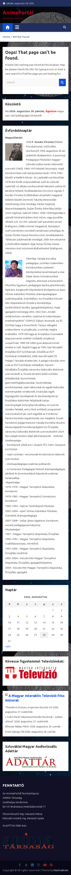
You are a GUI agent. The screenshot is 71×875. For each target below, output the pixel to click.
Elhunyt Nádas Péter (17, 726)
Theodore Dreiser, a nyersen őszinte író (28, 707)
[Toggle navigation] (17, 27)
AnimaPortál (18, 12)
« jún (8, 646)
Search (62, 82)
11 (18, 622)
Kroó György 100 (14, 731)
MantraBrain (61, 870)
